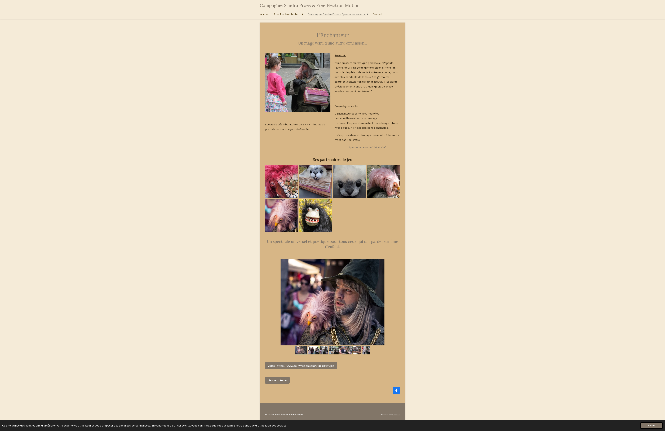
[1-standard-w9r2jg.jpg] (281, 181)
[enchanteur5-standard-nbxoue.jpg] (384, 181)
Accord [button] (651, 425)
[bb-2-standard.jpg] (315, 181)
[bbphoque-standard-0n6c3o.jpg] (349, 181)
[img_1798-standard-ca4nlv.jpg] (315, 215)
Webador (396, 415)
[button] (381, 262)
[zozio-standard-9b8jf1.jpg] (281, 215)
